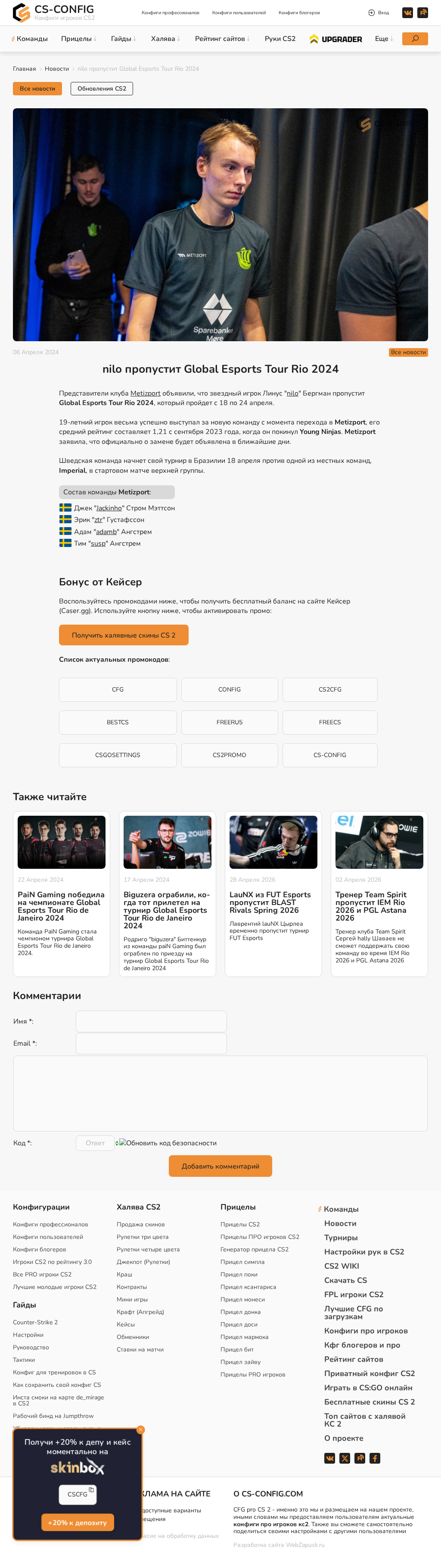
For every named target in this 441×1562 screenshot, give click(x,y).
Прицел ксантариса (248, 1287)
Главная (24, 69)
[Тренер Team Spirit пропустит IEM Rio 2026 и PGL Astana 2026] (379, 842)
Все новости (37, 89)
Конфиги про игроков (366, 1331)
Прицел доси (239, 1324)
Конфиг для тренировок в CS (54, 1372)
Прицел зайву (240, 1362)
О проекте (343, 1438)
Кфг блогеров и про (362, 1345)
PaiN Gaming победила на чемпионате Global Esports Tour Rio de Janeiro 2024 (61, 906)
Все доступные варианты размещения (165, 1514)
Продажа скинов (141, 1224)
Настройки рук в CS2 (364, 1252)
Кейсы (126, 1324)
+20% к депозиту (77, 1522)
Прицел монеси (242, 1299)
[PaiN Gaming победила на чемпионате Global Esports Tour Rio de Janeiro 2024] (62, 842)
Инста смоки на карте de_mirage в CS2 (58, 1400)
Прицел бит (237, 1349)
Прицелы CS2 (240, 1224)
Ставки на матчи (140, 1349)
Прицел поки (239, 1274)
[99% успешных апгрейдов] (335, 38)
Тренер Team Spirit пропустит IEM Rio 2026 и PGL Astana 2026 (371, 906)
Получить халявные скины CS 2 (124, 635)
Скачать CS (345, 1280)
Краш (124, 1274)
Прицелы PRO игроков (253, 1374)
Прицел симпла (242, 1262)
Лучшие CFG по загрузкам (353, 1313)
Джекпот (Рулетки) (143, 1262)
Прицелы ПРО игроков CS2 (259, 1237)
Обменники (133, 1337)
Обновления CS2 (102, 89)
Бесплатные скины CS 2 (369, 1402)
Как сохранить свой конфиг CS (57, 1385)
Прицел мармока (244, 1337)
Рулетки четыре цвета (148, 1249)
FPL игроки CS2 (354, 1294)
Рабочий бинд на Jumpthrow (53, 1416)
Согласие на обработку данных (174, 1536)
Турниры (341, 1237)
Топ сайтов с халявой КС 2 (365, 1420)
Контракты (132, 1287)
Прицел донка (240, 1312)
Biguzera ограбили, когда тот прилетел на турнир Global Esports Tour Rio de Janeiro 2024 (167, 910)
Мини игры (132, 1299)
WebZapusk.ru (305, 1545)
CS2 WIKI (341, 1266)
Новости (57, 69)
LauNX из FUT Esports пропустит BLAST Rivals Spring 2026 (270, 902)
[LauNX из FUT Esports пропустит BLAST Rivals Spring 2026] (273, 842)
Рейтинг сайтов (353, 1359)
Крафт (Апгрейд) (140, 1312)
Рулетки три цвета (143, 1237)
